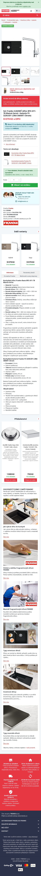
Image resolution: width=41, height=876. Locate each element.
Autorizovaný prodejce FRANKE (13, 821)
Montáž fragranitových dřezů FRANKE (18, 609)
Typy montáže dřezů (11, 733)
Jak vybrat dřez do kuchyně (14, 527)
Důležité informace (9, 824)
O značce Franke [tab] (9, 276)
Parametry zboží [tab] (29, 272)
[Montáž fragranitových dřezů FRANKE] (20, 594)
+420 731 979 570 (24, 197)
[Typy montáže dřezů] (20, 718)
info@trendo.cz (23, 201)
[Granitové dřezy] (20, 677)
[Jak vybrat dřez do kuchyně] (20, 511)
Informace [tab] (9, 272)
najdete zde (27, 6)
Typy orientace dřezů (11, 650)
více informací (33, 837)
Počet (5, 180)
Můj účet (5, 827)
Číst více (6, 537)
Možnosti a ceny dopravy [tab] (28, 276)
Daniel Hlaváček (23, 861)
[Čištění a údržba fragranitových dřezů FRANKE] (20, 553)
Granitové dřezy (9, 692)
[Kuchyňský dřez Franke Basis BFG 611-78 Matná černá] (6, 154)
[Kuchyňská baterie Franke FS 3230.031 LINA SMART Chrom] (6, 162)
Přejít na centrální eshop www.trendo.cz (14, 816)
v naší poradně (30, 747)
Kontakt (4, 831)
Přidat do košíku (20, 185)
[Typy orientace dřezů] (20, 635)
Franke (11, 208)
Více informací (10, 144)
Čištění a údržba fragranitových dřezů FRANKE (18, 569)
